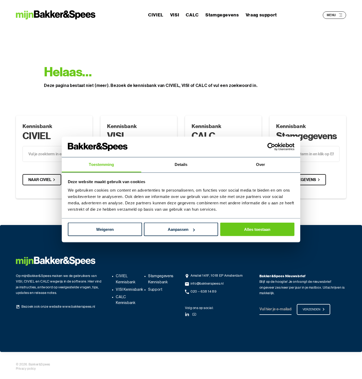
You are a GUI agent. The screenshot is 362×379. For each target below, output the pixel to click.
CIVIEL (156, 14)
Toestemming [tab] (101, 164)
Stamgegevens (222, 14)
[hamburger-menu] (340, 15)
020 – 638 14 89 (204, 291)
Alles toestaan (257, 229)
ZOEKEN (41, 168)
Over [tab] (260, 164)
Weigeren (105, 229)
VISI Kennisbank (129, 290)
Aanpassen (178, 229)
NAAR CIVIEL (39, 179)
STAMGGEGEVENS (299, 179)
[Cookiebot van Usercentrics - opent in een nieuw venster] (271, 147)
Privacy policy (26, 368)
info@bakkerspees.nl (207, 283)
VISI (174, 14)
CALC (192, 14)
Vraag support (261, 14)
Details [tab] (181, 164)
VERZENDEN (311, 309)
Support (155, 290)
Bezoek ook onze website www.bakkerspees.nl (58, 307)
